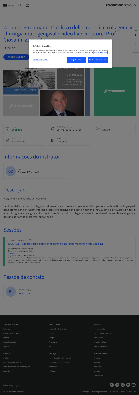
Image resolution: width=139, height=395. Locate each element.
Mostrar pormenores (40, 60)
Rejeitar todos (76, 60)
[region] (70, 53)
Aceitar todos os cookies (98, 60)
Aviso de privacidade (100, 52)
